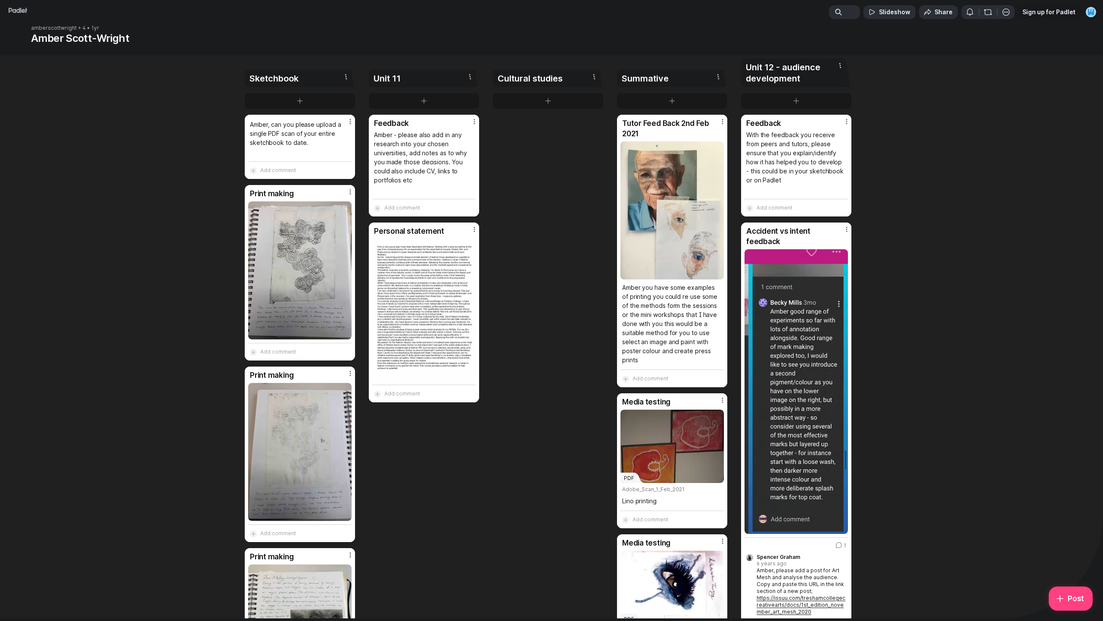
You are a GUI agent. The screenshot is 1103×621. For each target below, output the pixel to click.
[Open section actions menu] (346, 76)
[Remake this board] (988, 12)
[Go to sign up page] (1091, 12)
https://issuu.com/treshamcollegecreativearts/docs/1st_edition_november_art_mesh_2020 (801, 605)
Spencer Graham (778, 557)
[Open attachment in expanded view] (300, 270)
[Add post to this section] (300, 101)
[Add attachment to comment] (253, 170)
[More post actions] (350, 121)
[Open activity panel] (969, 12)
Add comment (278, 170)
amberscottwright (54, 28)
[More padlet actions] (1006, 12)
